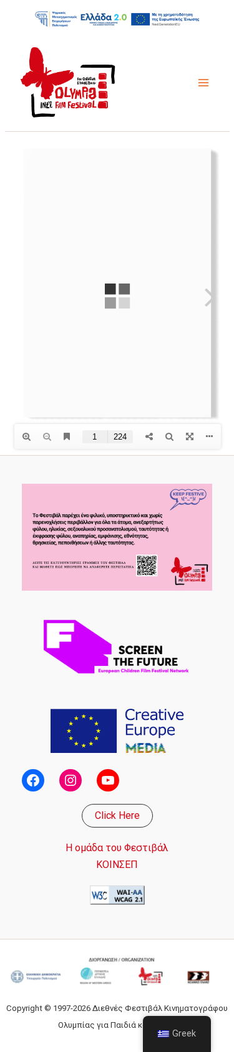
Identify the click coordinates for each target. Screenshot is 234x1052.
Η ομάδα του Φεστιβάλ (117, 848)
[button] (117, 816)
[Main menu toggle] (203, 82)
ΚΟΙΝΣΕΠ (117, 864)
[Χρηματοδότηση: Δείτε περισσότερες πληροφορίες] (117, 18)
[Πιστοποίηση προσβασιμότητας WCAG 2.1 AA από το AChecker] (117, 894)
